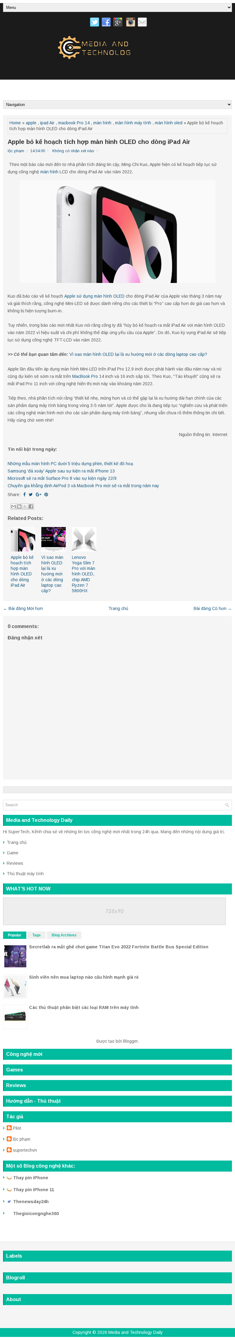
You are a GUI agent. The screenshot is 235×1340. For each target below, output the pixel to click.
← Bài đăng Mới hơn (23, 608)
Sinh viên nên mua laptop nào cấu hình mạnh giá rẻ (84, 977)
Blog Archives (64, 935)
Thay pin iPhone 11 (33, 1189)
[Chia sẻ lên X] (25, 506)
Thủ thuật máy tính (25, 873)
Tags (36, 935)
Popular (14, 935)
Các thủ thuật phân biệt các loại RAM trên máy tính (84, 1007)
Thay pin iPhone (30, 1177)
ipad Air (47, 122)
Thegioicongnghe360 (36, 1213)
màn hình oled (168, 122)
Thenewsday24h (31, 1201)
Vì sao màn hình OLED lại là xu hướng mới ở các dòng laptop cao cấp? (138, 354)
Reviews (15, 863)
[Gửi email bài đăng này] (13, 506)
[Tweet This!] (30, 494)
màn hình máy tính (133, 122)
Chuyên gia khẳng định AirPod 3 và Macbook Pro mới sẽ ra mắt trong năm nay (83, 485)
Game (12, 852)
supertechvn (25, 1150)
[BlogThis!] (19, 506)
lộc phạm (21, 1139)
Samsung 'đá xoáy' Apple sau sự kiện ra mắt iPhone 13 (61, 471)
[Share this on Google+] (38, 494)
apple (31, 122)
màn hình (102, 122)
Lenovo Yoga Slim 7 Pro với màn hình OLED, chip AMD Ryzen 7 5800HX (83, 574)
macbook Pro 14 (74, 122)
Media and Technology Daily (135, 1332)
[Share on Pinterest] (46, 494)
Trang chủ (118, 608)
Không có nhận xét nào (73, 151)
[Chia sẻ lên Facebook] (31, 506)
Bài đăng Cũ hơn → (213, 608)
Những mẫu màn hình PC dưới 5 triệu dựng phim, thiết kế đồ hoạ (70, 463)
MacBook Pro (85, 376)
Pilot (17, 1128)
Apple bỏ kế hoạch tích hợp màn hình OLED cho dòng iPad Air (99, 141)
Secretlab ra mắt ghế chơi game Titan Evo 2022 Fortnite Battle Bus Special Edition (118, 946)
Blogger (130, 1041)
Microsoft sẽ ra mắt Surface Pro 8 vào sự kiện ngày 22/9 (62, 478)
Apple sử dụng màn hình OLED (94, 296)
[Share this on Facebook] (24, 494)
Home (15, 122)
